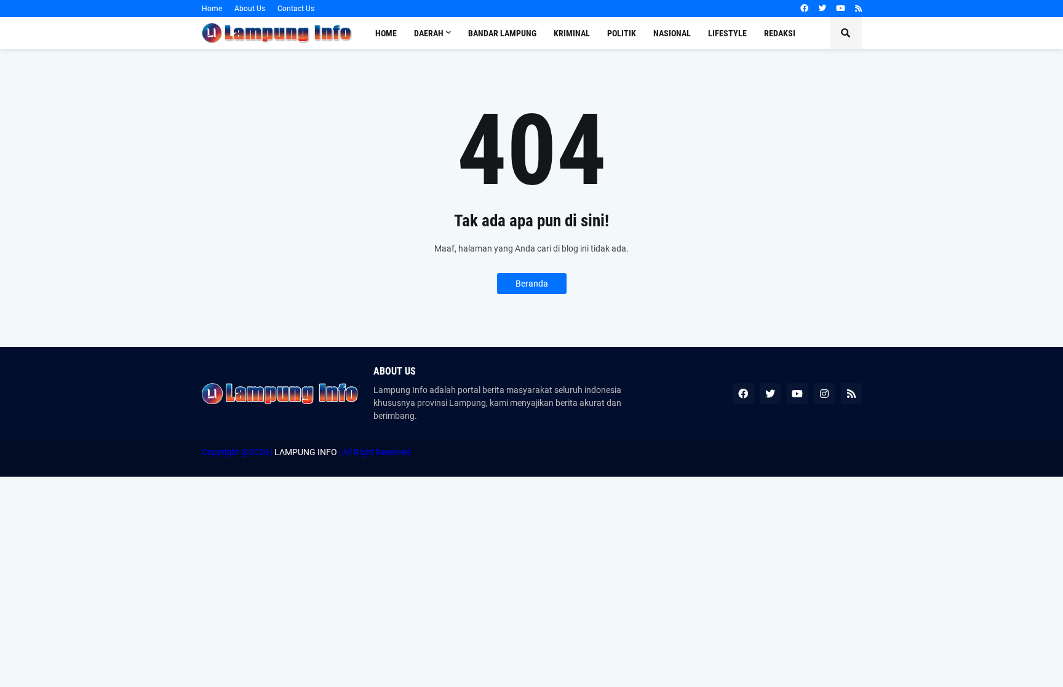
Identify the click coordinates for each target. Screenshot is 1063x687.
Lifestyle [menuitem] (727, 33)
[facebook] (804, 8)
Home (212, 8)
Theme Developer (209, 464)
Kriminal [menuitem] (572, 33)
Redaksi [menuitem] (779, 33)
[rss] (858, 8)
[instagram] (824, 393)
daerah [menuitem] (429, 33)
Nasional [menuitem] (672, 33)
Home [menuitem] (386, 33)
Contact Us (295, 8)
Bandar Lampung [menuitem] (502, 33)
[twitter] (822, 8)
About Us (249, 8)
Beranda (532, 283)
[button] (846, 33)
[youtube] (840, 8)
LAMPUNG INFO (305, 452)
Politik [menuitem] (621, 33)
